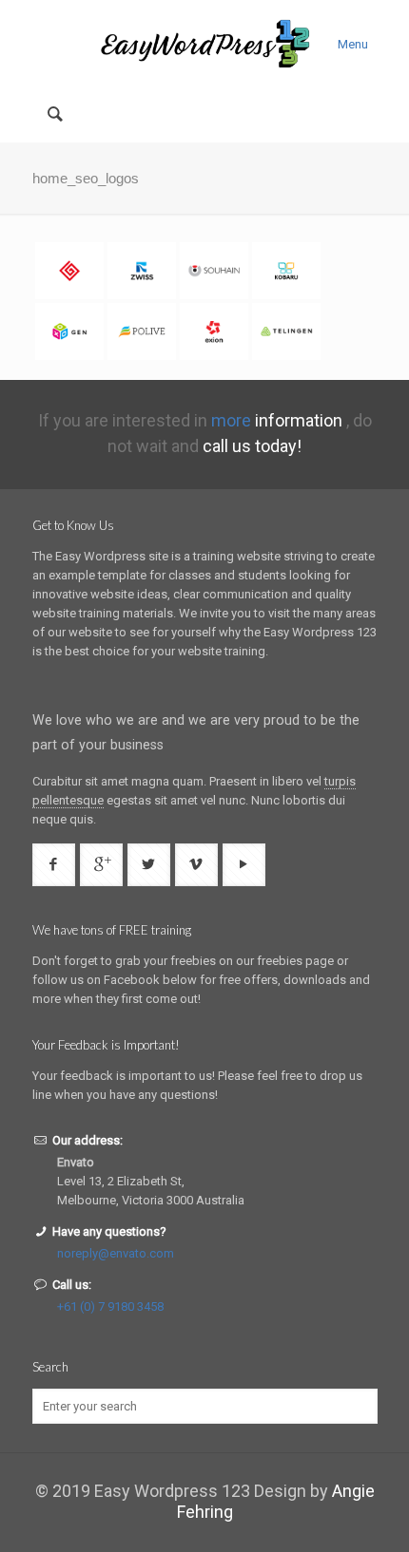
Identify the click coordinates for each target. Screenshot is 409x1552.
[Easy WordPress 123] (205, 42)
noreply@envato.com (115, 1253)
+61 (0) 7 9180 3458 (110, 1306)
